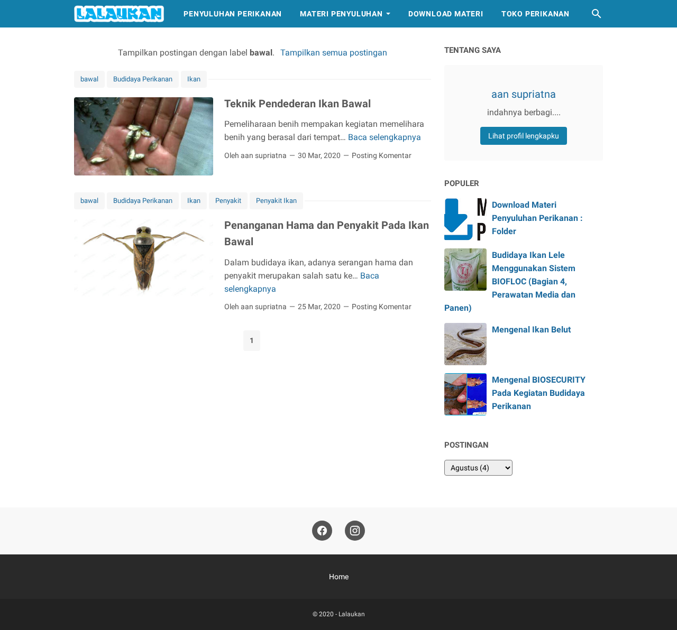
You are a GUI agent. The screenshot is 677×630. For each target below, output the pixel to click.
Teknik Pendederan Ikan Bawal (297, 103)
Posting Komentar (381, 155)
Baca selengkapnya (384, 137)
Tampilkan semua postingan (333, 53)
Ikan (193, 79)
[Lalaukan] (119, 13)
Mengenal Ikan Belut (531, 330)
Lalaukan (351, 614)
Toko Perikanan (535, 14)
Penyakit (228, 201)
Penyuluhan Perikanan (233, 14)
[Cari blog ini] (596, 13)
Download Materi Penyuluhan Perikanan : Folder (537, 218)
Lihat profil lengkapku (523, 136)
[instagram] (355, 531)
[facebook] (322, 531)
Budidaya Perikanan (142, 79)
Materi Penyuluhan (341, 14)
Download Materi (445, 14)
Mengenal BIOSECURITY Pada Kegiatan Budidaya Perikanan (538, 393)
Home (339, 576)
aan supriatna (523, 94)
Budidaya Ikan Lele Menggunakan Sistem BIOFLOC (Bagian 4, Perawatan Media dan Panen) (509, 281)
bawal (89, 79)
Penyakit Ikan (276, 201)
